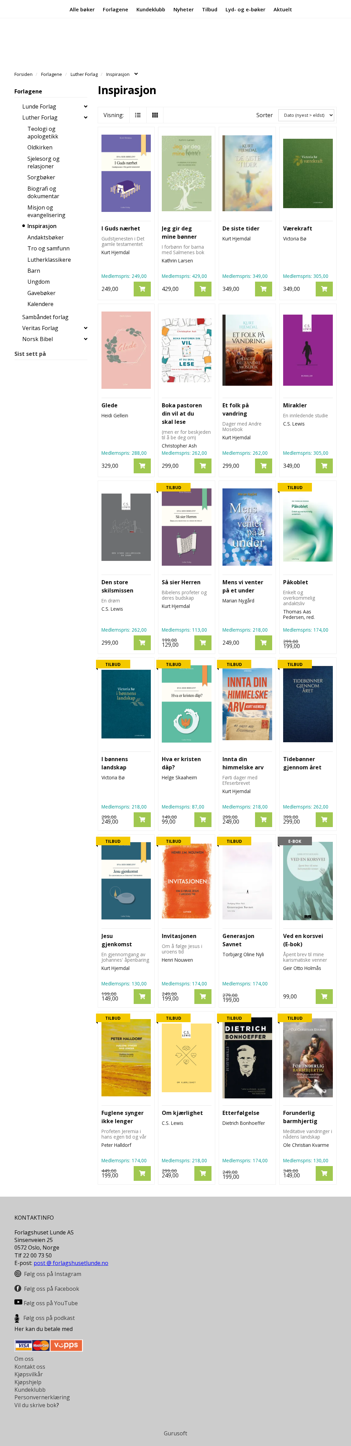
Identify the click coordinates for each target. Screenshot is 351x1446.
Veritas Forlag (40, 328)
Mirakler (295, 405)
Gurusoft (175, 1433)
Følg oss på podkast (49, 1318)
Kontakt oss (29, 1366)
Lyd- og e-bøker (245, 8)
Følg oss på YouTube (51, 1303)
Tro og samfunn (48, 248)
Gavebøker (41, 293)
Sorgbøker (41, 177)
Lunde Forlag (39, 106)
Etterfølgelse (240, 1113)
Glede (109, 405)
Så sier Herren (181, 582)
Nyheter (183, 8)
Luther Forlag (40, 117)
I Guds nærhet (120, 228)
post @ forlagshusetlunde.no (71, 1263)
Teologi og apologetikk (42, 132)
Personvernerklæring (42, 1397)
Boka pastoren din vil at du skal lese (182, 414)
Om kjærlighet (182, 1113)
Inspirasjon (42, 226)
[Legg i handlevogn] (142, 289)
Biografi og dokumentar (43, 192)
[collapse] (85, 106)
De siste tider (240, 228)
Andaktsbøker (45, 237)
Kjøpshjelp (27, 1382)
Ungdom (38, 281)
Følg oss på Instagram (52, 1274)
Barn (33, 270)
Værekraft (297, 228)
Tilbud (209, 8)
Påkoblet (295, 582)
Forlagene (115, 8)
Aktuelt (283, 8)
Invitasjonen (179, 936)
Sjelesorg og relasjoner (43, 162)
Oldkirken (39, 147)
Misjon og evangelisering (46, 211)
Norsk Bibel (37, 339)
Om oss (24, 1359)
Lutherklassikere (49, 259)
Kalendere (40, 304)
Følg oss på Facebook (51, 1288)
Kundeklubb (150, 8)
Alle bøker (82, 8)
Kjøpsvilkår (28, 1374)
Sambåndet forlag (45, 317)
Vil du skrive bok (35, 1405)
